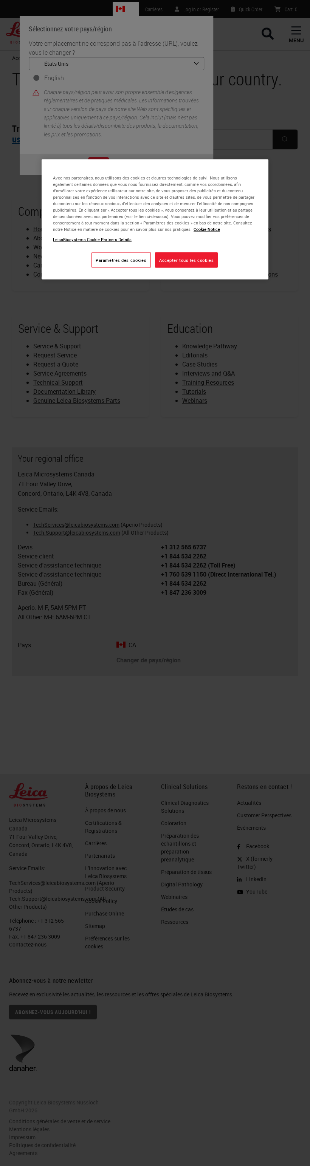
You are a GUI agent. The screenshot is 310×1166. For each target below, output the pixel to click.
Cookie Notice (207, 229)
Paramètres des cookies (121, 260)
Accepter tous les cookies (186, 260)
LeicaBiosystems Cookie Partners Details (92, 239)
